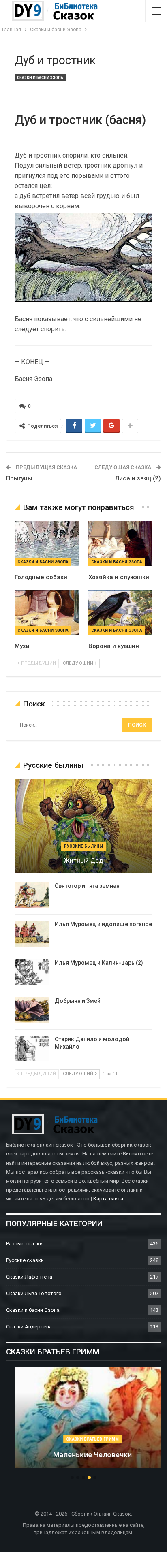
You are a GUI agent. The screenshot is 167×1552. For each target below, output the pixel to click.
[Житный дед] (83, 826)
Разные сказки (24, 1244)
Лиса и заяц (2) (138, 478)
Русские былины (83, 846)
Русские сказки (25, 1260)
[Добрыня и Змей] (32, 1010)
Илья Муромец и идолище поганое (103, 924)
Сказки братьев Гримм (83, 1439)
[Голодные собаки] (47, 543)
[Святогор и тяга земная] (32, 895)
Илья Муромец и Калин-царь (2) (99, 962)
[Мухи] (47, 612)
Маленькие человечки (83, 1454)
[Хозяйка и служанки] (120, 543)
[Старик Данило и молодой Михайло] (32, 1049)
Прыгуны (19, 478)
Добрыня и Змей (78, 1001)
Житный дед (83, 860)
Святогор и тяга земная (87, 886)
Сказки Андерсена (29, 1327)
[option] (83, 1421)
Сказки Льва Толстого (34, 1293)
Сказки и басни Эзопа (40, 77)
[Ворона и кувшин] (120, 612)
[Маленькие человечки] (83, 1417)
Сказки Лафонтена (29, 1277)
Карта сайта (108, 1199)
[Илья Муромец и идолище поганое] (32, 934)
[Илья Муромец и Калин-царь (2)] (32, 972)
